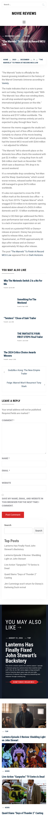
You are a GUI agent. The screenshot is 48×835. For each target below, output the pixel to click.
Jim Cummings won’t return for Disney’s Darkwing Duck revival (23, 585)
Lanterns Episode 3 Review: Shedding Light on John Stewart (22, 557)
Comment (8, 420)
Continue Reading (23, 682)
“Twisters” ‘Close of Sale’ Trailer (20, 318)
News (27, 36)
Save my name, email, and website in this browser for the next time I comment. (22, 502)
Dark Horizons (36, 255)
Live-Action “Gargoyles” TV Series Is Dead (21, 566)
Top (29, 638)
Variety (5, 83)
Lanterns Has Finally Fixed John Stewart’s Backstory (19, 547)
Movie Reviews (24, 13)
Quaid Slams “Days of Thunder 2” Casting (20, 576)
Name (6, 458)
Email (6, 470)
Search (7, 525)
